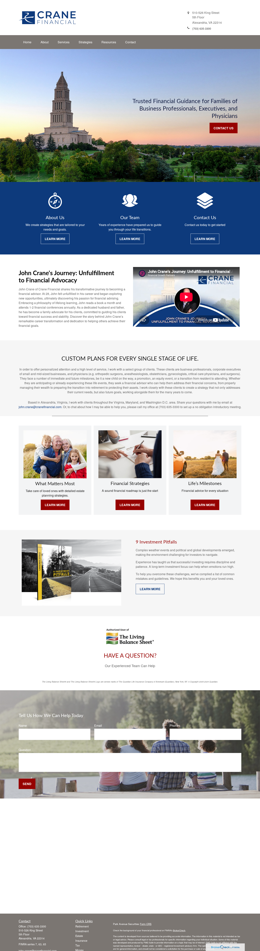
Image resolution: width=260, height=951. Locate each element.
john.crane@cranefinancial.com (40, 407)
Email (98, 725)
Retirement (82, 926)
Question (25, 750)
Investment (82, 931)
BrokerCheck (179, 930)
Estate (79, 936)
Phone (174, 725)
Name (23, 725)
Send (27, 784)
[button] (27, 42)
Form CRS (146, 924)
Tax (77, 945)
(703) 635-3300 (36, 926)
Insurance (81, 940)
